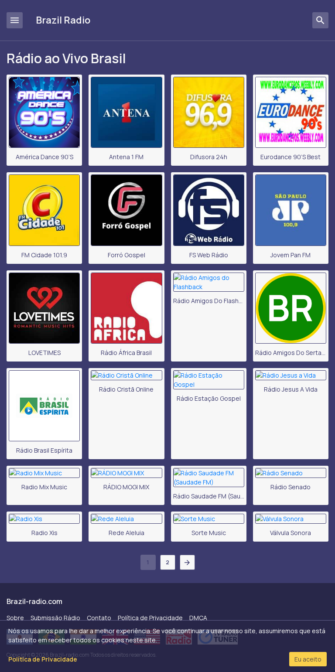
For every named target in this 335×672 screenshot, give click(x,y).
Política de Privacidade (150, 618)
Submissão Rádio (55, 618)
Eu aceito (307, 659)
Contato (99, 618)
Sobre (15, 618)
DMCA (198, 618)
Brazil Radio (63, 20)
